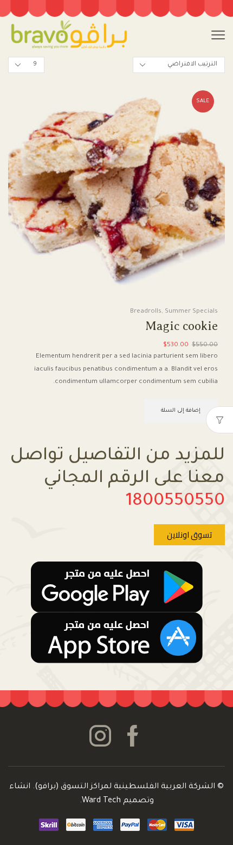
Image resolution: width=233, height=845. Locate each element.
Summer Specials (191, 311)
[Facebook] (133, 736)
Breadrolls (145, 311)
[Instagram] (100, 736)
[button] (189, 534)
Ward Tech (101, 801)
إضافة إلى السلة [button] (180, 411)
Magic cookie (181, 326)
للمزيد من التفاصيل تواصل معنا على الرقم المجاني (117, 479)
